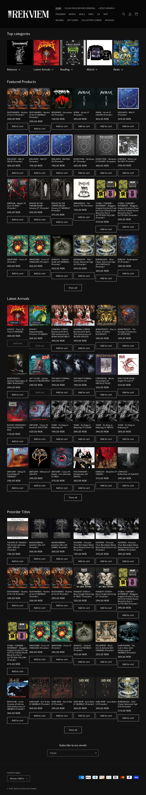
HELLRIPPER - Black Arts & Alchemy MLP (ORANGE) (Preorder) (105, 648)
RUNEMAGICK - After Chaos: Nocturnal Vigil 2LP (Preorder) (83, 262)
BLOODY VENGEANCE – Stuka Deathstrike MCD (17, 427)
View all (73, 287)
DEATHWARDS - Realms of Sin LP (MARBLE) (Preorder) (39, 114)
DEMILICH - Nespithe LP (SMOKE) (106, 473)
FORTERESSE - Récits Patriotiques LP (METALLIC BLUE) (105, 380)
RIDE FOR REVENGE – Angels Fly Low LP (127, 379)
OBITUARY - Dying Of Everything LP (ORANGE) (16, 474)
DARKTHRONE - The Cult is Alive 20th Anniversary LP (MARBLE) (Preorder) (127, 649)
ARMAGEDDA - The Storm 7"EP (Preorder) (83, 204)
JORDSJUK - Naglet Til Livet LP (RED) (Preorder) (16, 205)
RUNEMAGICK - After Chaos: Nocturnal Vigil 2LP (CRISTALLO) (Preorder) (105, 263)
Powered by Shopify (28, 788)
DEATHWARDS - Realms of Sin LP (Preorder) (17, 113)
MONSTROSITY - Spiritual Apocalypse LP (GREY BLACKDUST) (17, 380)
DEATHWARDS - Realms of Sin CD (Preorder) (17, 592)
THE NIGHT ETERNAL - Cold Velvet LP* (61, 379)
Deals (116, 69)
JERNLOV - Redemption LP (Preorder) (128, 260)
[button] (124, 14)
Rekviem (17, 788)
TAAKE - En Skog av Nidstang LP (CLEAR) (82, 426)
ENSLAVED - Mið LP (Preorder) (126, 113)
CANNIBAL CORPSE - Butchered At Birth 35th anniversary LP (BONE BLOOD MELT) (60, 333)
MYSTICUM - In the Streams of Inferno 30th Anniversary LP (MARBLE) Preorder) (16, 705)
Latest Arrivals (42, 69)
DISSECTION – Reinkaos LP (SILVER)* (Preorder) (106, 160)
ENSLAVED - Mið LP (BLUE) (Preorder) (15, 160)
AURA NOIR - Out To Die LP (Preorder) (61, 703)
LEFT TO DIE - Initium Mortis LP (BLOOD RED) (39, 379)
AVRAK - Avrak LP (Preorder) (81, 113)
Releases (12, 69)
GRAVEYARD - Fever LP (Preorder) (17, 260)
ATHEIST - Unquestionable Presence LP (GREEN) (38, 331)
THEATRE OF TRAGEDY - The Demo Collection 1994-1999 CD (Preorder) (17, 546)
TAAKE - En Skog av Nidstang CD (60, 426)
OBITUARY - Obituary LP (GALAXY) (39, 473)
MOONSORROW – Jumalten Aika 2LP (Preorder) (37, 545)
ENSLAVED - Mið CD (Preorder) (38, 160)
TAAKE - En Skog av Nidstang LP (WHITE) (105, 426)
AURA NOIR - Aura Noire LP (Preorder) (106, 703)
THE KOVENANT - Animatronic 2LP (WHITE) (81, 474)
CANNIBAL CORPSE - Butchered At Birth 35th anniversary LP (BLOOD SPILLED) (82, 333)
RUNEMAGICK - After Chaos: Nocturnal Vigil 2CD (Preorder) (127, 704)
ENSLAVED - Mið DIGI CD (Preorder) (60, 160)
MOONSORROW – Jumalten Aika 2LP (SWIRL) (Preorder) (59, 545)
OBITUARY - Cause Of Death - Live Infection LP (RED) (61, 474)
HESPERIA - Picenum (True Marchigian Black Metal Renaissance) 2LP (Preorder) (106, 546)
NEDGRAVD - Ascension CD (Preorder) (61, 113)
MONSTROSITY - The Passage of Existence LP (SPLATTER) (127, 331)
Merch (90, 69)
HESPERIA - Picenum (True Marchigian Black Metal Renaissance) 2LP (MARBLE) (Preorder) (128, 546)
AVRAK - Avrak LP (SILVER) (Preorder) (104, 113)
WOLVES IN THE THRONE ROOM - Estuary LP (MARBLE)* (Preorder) (61, 207)
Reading (65, 69)
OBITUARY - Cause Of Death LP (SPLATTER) (38, 426)
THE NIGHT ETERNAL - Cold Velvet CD (83, 379)
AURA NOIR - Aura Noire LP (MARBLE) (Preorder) (84, 703)
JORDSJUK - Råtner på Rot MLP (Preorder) (127, 160)
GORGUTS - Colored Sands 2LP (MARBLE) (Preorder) (60, 262)
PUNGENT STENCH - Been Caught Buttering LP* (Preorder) (106, 594)
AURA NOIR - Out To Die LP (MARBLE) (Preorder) (39, 703)
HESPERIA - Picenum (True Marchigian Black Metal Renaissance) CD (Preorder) (84, 546)
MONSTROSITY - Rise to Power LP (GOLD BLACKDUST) (106, 331)
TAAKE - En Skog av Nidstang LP (126, 426)
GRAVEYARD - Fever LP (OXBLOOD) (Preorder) (39, 260)
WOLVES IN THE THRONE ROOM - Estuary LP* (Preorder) (39, 205)
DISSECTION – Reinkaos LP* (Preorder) (84, 160)
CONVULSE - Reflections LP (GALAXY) (128, 473)
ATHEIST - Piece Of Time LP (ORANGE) (15, 330)
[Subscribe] (95, 753)
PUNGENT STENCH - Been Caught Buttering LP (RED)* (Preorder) (84, 594)
